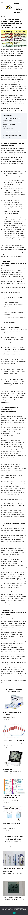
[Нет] (26, 910)
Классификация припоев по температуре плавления (11, 796)
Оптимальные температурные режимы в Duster (12, 768)
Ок (14, 913)
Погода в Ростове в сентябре (12, 897)
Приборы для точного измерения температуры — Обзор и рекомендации (13, 870)
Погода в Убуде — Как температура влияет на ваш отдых (14, 741)
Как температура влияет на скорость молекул (11, 824)
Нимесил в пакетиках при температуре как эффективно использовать (12, 712)
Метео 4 (18, 3)
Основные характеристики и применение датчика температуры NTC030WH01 (14, 838)
